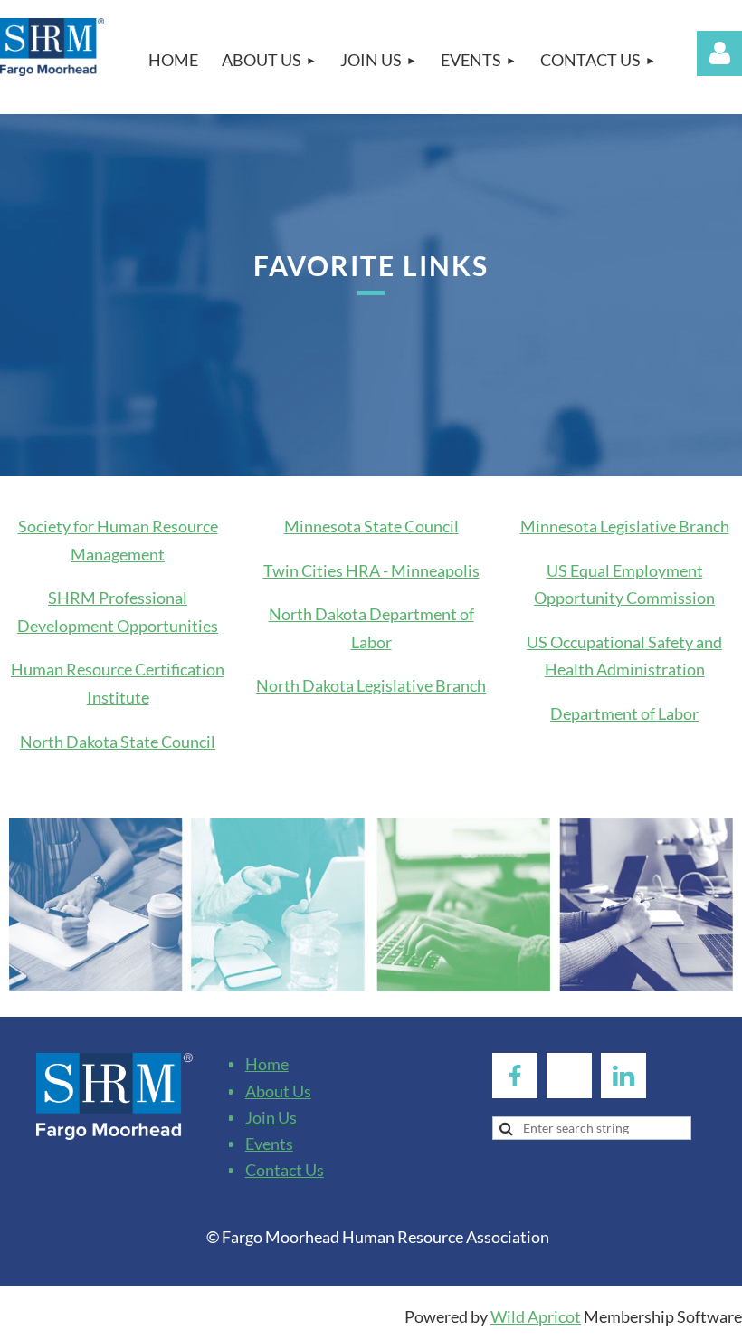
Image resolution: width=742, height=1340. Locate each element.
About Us (278, 1091)
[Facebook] (514, 1075)
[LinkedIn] (623, 1075)
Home (267, 1064)
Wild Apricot (535, 1316)
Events (269, 1143)
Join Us (271, 1117)
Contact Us (284, 1170)
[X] (569, 1075)
